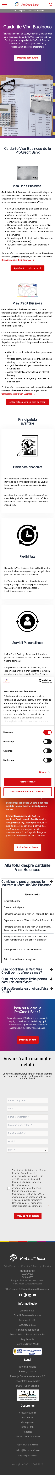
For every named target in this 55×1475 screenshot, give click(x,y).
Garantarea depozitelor (27, 1330)
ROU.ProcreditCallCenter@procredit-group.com (27, 1289)
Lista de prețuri (27, 1311)
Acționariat (27, 1417)
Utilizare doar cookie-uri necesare (27, 791)
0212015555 (27, 1277)
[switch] (47, 741)
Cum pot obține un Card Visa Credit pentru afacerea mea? (21, 971)
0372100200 (27, 1274)
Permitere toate (27, 781)
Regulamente (27, 1339)
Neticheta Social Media (27, 1344)
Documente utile (27, 1320)
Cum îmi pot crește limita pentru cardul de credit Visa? (24, 980)
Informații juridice (27, 1367)
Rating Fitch (27, 1427)
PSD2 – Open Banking (27, 1386)
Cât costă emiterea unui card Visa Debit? (24, 990)
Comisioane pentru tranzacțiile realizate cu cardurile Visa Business (26, 883)
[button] (27, 883)
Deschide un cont (15, 1018)
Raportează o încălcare (27, 1444)
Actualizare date (27, 1325)
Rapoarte (27, 1432)
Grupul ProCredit (27, 1413)
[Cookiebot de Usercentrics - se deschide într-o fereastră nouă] (39, 681)
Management (27, 1422)
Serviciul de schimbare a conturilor (27, 1334)
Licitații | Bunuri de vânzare (27, 1450)
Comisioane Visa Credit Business (16, 393)
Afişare (42, 772)
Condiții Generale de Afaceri (27, 1315)
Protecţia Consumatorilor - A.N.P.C (27, 1376)
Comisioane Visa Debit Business (16, 260)
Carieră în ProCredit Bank (27, 1436)
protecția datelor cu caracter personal (26, 1185)
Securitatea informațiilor (28, 1381)
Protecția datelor (27, 1371)
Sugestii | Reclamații (27, 1455)
